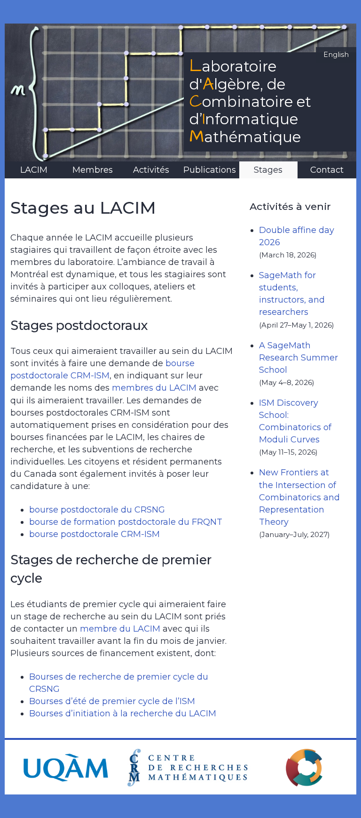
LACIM (33, 170)
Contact (327, 170)
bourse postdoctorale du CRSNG (97, 510)
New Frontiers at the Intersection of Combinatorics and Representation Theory (299, 497)
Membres (92, 170)
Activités (151, 170)
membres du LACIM (154, 388)
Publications (209, 170)
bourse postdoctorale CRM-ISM (94, 534)
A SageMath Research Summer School (298, 357)
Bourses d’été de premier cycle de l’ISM (112, 701)
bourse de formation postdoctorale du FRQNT (125, 522)
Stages (268, 170)
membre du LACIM (120, 629)
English (336, 54)
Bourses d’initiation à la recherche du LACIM (122, 713)
